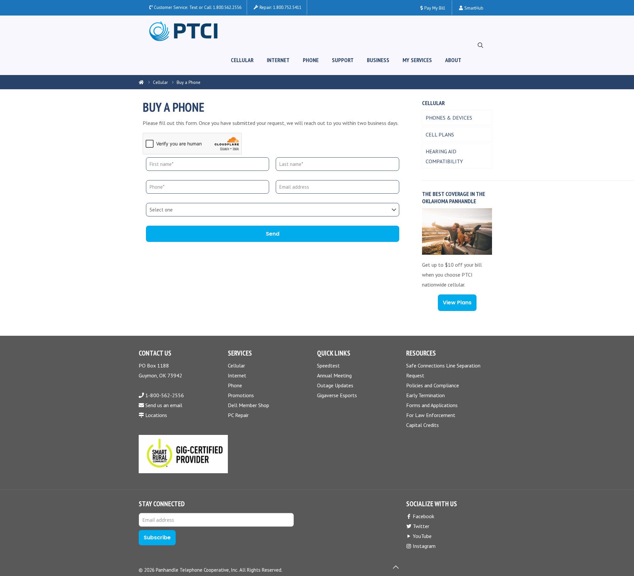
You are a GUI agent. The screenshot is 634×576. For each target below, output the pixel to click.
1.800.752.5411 (287, 7)
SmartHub (473, 8)
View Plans (457, 302)
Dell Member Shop (248, 405)
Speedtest (328, 365)
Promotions (241, 395)
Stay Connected (162, 504)
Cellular (160, 82)
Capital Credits (422, 425)
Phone (235, 385)
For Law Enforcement (430, 415)
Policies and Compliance (432, 385)
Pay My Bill (434, 8)
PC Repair (238, 415)
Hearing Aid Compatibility (444, 156)
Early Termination (425, 395)
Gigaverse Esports (337, 395)
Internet (237, 375)
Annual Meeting (334, 375)
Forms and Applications (432, 405)
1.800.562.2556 (227, 7)
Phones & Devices (449, 117)
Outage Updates (335, 385)
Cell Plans (440, 134)
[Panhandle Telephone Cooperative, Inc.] (183, 30)
